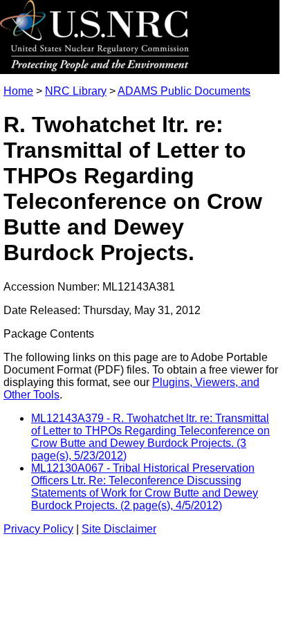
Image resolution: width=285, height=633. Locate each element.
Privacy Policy (38, 529)
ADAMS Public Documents (184, 91)
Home (18, 91)
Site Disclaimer (119, 529)
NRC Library (76, 91)
